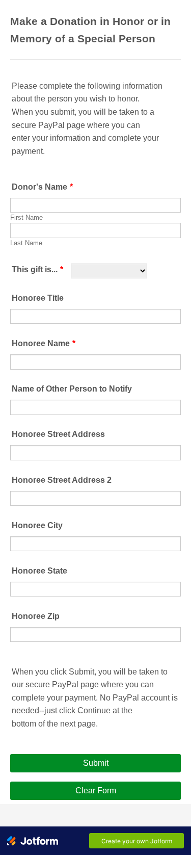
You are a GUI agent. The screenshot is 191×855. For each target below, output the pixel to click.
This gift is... (37, 269)
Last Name (26, 243)
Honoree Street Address (58, 434)
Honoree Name (43, 343)
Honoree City (37, 525)
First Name (26, 217)
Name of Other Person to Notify (72, 388)
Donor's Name (42, 187)
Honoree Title (38, 298)
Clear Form (95, 790)
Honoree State (39, 570)
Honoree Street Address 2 (62, 480)
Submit (95, 763)
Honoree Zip (36, 616)
